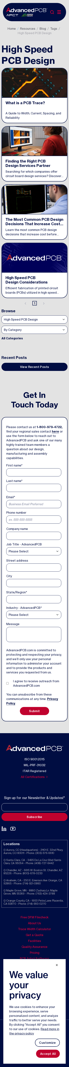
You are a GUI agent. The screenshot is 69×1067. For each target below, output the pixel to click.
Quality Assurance (34, 947)
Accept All (48, 1054)
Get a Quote (34, 935)
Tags (53, 28)
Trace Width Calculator (34, 929)
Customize (47, 1042)
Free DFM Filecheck (35, 917)
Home (12, 28)
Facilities (34, 941)
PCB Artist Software (34, 958)
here (55, 431)
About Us (34, 923)
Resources (27, 28)
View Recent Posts (34, 367)
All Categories (12, 338)
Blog (43, 28)
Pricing (34, 952)
